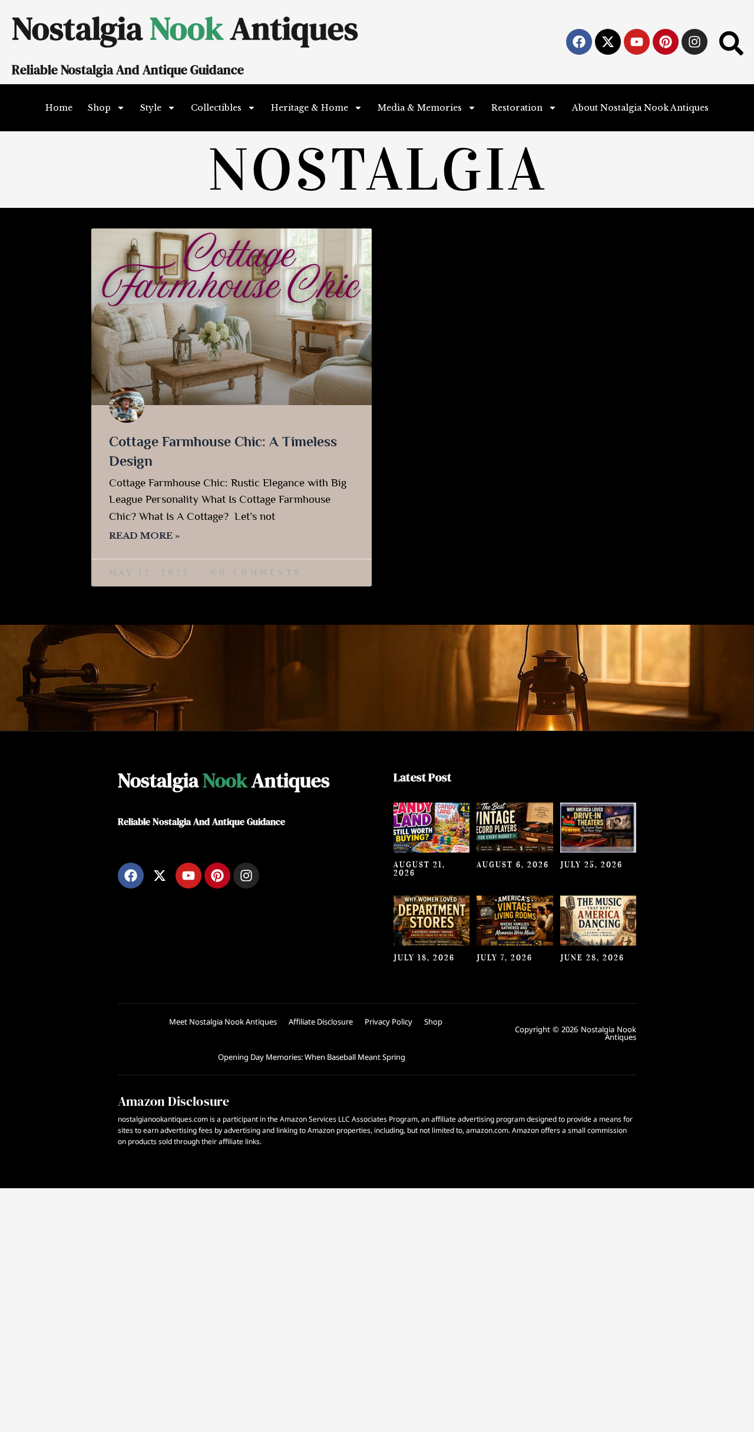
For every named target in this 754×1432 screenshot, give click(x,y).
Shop (99, 107)
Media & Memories (420, 107)
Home (58, 107)
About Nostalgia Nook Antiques (640, 107)
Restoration (517, 107)
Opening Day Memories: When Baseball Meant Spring (311, 1057)
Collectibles (216, 107)
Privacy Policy (388, 1021)
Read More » (144, 535)
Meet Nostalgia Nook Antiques (223, 1021)
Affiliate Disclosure (321, 1021)
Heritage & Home (309, 107)
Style (150, 107)
